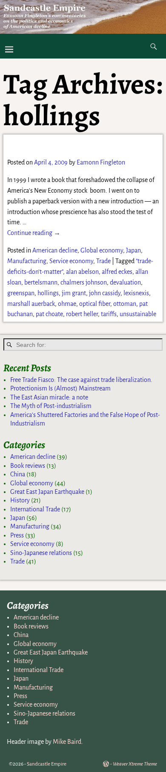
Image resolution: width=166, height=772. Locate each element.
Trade (103, 261)
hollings (48, 293)
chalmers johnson (83, 282)
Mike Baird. (68, 741)
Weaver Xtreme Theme (135, 764)
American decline (54, 250)
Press (17, 535)
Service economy (71, 261)
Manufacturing (26, 261)
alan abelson (82, 271)
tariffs (109, 314)
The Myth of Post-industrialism (51, 405)
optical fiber (94, 303)
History (20, 500)
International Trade (35, 509)
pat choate (49, 314)
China (17, 474)
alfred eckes (117, 271)
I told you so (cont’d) (59, 145)
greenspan (20, 293)
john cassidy (104, 293)
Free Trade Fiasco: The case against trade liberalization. (81, 379)
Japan (133, 250)
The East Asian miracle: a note (49, 397)
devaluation (125, 282)
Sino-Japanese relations (41, 552)
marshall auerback (31, 303)
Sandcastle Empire (46, 764)
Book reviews (27, 465)
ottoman (124, 303)
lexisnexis (136, 293)
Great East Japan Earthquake (47, 491)
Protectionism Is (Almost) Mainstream (60, 388)
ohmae (67, 303)
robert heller (82, 314)
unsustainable (138, 314)
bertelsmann (40, 282)
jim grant (74, 293)
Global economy (101, 250)
